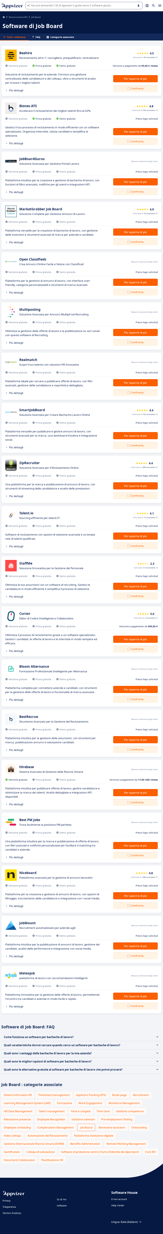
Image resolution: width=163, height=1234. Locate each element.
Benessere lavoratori (112, 1127)
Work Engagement (90, 1103)
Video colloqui (12, 1135)
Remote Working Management (126, 1144)
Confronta (137, 88)
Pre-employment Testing (116, 1119)
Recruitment (141, 1095)
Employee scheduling (17, 1127)
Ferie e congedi (80, 1111)
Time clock (103, 1111)
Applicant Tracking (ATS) (91, 1095)
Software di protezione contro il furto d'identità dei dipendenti (100, 1152)
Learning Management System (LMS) (27, 1103)
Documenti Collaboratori (19, 1160)
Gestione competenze (130, 1111)
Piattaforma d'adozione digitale (93, 1135)
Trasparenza (9, 1206)
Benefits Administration (85, 1144)
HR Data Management (18, 1111)
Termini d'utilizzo (12, 1213)
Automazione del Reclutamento (48, 1135)
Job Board (86, 1127)
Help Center (117, 1205)
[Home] (4, 17)
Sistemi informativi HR (18, 1095)
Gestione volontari (83, 1119)
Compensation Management (55, 1127)
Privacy (7, 1200)
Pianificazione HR (52, 1160)
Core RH (150, 1152)
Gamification (12, 1152)
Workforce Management (124, 1103)
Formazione (64, 1103)
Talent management (52, 1111)
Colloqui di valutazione (40, 1152)
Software (62, 1205)
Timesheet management (54, 1095)
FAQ (37, 37)
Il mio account (119, 1199)
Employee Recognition (51, 1119)
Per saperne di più (135, 79)
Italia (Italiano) (129, 1222)
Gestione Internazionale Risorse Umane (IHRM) (34, 1144)
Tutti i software (16, 37)
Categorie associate (62, 37)
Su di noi (61, 1199)
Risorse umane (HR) (18, 17)
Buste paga (119, 1095)
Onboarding (139, 1127)
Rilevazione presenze (17, 1119)
